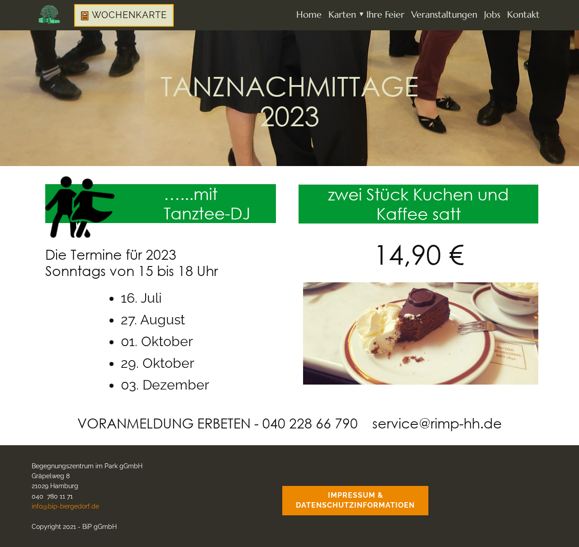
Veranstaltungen (444, 14)
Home (309, 14)
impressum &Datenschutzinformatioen (355, 500)
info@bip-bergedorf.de (65, 506)
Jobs (492, 14)
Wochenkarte (128, 15)
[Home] (49, 14)
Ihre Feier (385, 14)
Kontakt (523, 14)
